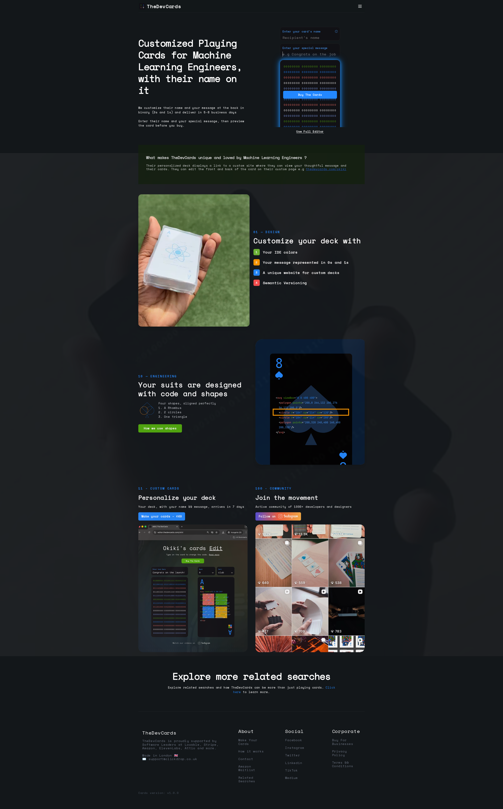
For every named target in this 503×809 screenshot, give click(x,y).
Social (294, 731)
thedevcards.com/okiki (326, 169)
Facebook (293, 740)
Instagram (294, 747)
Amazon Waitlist (246, 768)
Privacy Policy (339, 753)
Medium (291, 778)
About (246, 731)
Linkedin (293, 763)
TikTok (291, 770)
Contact (245, 759)
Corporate (346, 731)
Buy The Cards (310, 95)
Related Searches (246, 779)
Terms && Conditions (342, 764)
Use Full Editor (310, 131)
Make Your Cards (247, 742)
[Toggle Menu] (360, 6)
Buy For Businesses (342, 742)
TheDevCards (159, 733)
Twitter (292, 755)
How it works (251, 751)
